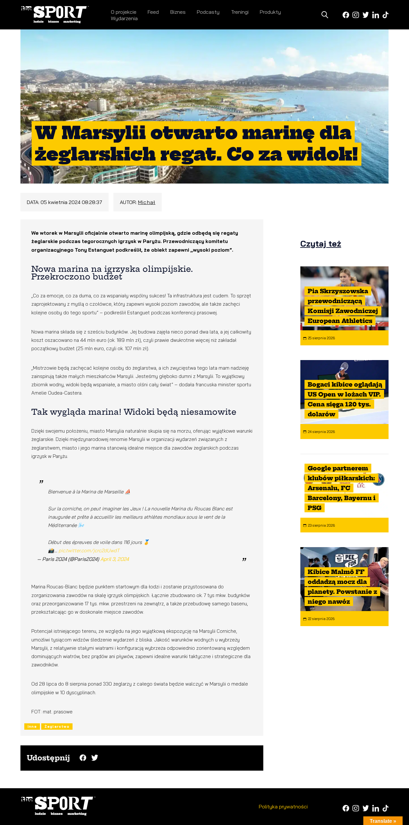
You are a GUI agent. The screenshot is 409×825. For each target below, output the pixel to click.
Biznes (178, 12)
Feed (153, 12)
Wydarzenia (124, 18)
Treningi (240, 12)
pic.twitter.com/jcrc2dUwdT (89, 550)
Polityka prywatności (283, 806)
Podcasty (208, 12)
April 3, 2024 (114, 559)
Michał (146, 202)
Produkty (270, 12)
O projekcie (123, 12)
